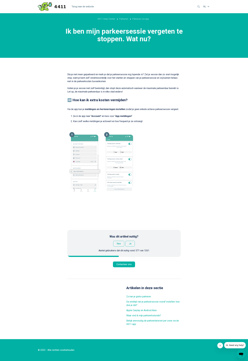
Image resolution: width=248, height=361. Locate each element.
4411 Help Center (106, 19)
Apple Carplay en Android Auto (141, 310)
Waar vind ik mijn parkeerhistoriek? (143, 315)
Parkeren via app (140, 19)
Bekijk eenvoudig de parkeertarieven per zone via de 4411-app (152, 322)
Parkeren (123, 19)
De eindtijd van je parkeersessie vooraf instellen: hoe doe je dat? (153, 303)
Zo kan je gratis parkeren (138, 296)
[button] (206, 6)
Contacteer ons (124, 264)
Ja (130, 243)
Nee (119, 243)
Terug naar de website (83, 6)
